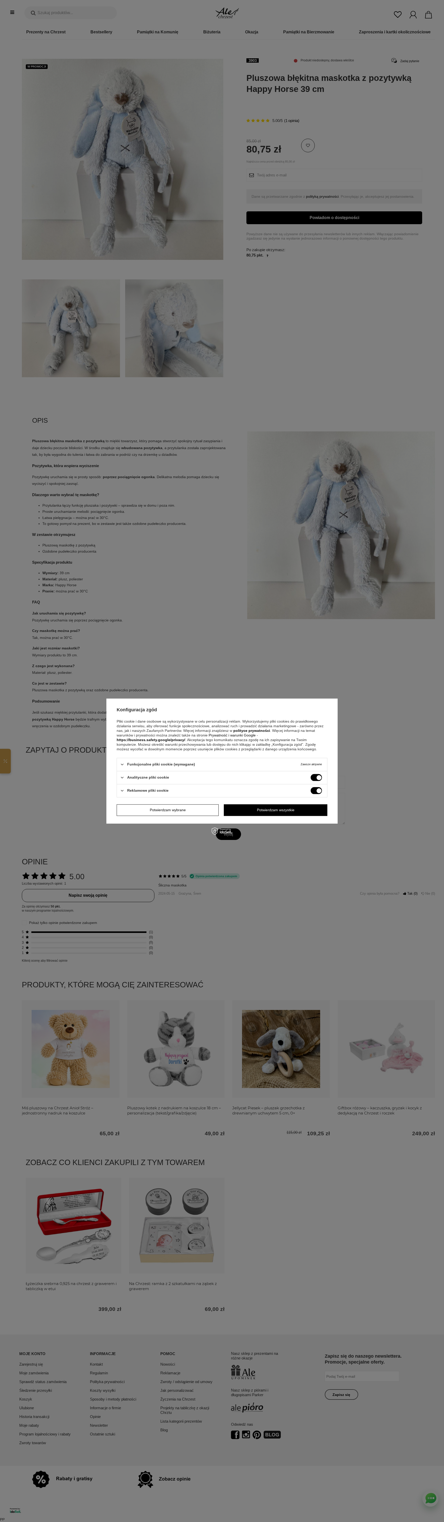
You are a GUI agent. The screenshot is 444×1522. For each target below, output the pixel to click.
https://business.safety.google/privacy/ (151, 740)
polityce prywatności (251, 731)
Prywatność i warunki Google (233, 735)
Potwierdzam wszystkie (275, 810)
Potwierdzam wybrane (168, 810)
